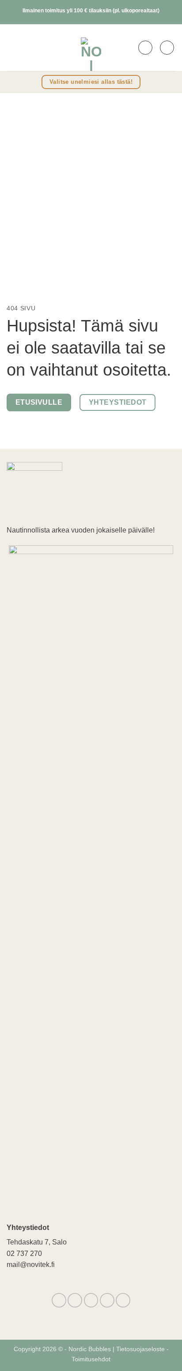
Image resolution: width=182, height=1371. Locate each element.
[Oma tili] (145, 48)
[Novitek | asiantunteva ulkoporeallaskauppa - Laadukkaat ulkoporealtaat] (91, 47)
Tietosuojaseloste (141, 1348)
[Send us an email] (91, 1300)
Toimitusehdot (91, 1359)
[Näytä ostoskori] (167, 48)
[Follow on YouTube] (123, 1300)
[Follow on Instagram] (75, 1300)
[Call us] (107, 1300)
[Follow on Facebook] (59, 1300)
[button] (12, 47)
